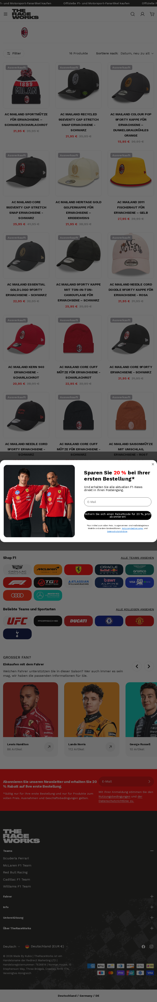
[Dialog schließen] (153, 464)
